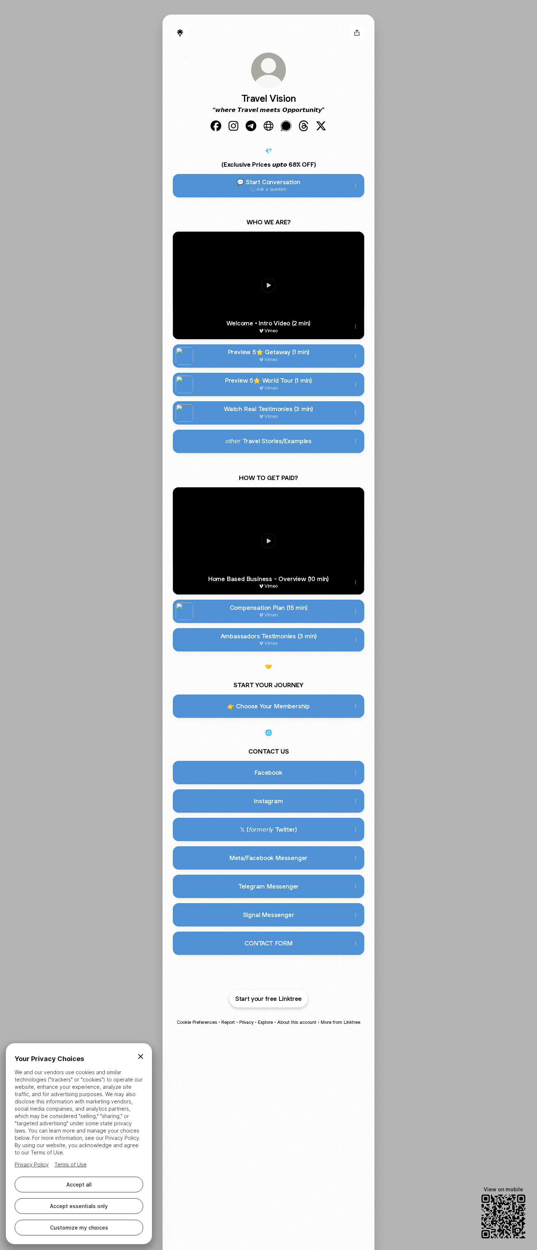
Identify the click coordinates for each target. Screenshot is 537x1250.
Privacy (246, 1022)
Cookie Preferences (197, 1022)
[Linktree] (180, 33)
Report (228, 1022)
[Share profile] (357, 33)
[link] (216, 126)
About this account (296, 1022)
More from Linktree (340, 1022)
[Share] (355, 185)
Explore (265, 1022)
